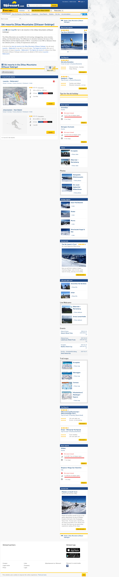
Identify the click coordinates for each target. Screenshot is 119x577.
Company (27, 565)
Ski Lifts (57, 14)
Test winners (65, 1)
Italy (62, 470)
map (13, 30)
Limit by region (8, 72)
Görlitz (30, 83)
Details (51, 103)
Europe (4, 83)
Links (25, 563)
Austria (63, 109)
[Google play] (73, 557)
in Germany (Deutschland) (76, 415)
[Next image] (85, 41)
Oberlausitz (25, 83)
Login (25, 567)
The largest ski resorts (39, 48)
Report (83, 122)
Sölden (63, 448)
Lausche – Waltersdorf (9, 48)
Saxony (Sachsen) (17, 83)
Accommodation (66, 14)
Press (4, 567)
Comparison (35, 14)
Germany (9, 83)
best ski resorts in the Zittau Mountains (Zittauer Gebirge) (29, 46)
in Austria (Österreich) (76, 64)
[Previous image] (62, 41)
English (81, 1)
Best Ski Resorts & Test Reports (21, 14)
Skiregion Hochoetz (67, 127)
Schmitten (64, 107)
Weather (51, 14)
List (3, 30)
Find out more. (42, 575)
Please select (57, 10)
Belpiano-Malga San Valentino (71, 468)
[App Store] (73, 552)
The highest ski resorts (36, 50)
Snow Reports (43, 14)
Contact (5, 563)
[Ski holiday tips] (83, 14)
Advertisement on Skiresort (53, 563)
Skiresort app (71, 545)
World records (73, 1)
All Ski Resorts (6, 14)
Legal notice (6, 565)
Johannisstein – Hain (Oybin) (12, 110)
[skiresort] (12, 4)
